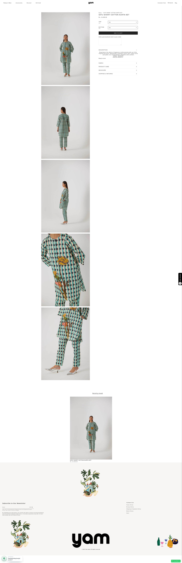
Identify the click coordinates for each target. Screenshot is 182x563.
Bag (176, 2)
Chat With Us (177, 561)
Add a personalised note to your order (110, 37)
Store (127, 513)
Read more (102, 58)
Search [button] (171, 2)
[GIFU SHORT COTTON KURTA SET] (91, 428)
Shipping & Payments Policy (133, 509)
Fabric (101, 63)
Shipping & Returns (106, 73)
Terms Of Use (129, 504)
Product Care (104, 66)
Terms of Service (12, 510)
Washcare (102, 70)
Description (103, 50)
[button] (7, 2)
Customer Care (162, 2)
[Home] (91, 547)
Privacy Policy (130, 506)
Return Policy (129, 511)
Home (100, 12)
